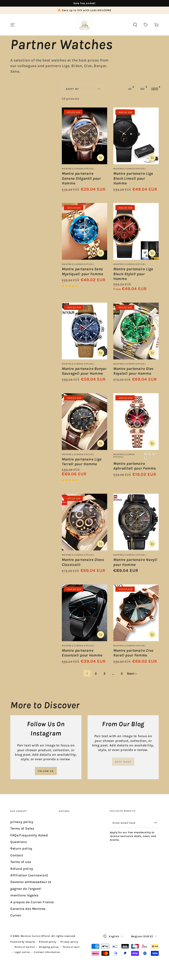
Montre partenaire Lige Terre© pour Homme (82, 461)
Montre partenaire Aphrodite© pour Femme (134, 466)
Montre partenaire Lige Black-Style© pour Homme (133, 274)
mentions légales (24, 895)
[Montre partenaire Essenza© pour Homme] (84, 612)
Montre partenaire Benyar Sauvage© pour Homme (84, 371)
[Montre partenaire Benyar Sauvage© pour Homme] (84, 331)
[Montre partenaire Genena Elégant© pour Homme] (84, 135)
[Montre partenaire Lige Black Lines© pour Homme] (136, 135)
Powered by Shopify (22, 941)
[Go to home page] (84, 25)
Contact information (47, 952)
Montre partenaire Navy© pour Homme (135, 562)
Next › (132, 673)
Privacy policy (69, 941)
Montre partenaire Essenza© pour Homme (82, 652)
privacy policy (21, 822)
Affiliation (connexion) (29, 875)
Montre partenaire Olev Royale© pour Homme (133, 371)
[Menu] (12, 24)
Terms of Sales (22, 828)
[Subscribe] (156, 822)
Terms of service (24, 946)
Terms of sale (71, 946)
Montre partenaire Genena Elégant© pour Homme (81, 178)
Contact (16, 855)
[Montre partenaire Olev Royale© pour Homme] (136, 331)
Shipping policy (49, 946)
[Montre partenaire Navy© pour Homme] (136, 522)
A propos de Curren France (32, 902)
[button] (135, 24)
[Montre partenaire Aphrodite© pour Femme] (136, 421)
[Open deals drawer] (145, 24)
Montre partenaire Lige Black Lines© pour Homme (133, 178)
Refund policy (21, 869)
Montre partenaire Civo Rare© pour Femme (133, 652)
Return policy (21, 848)
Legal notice (22, 952)
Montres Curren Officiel (35, 936)
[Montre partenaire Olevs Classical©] (84, 522)
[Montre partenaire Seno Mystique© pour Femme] (84, 231)
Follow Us (46, 771)
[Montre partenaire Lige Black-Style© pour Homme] (136, 231)
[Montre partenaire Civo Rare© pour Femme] (136, 612)
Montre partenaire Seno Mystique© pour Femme (82, 271)
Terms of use (20, 862)
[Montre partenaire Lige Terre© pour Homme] (84, 421)
